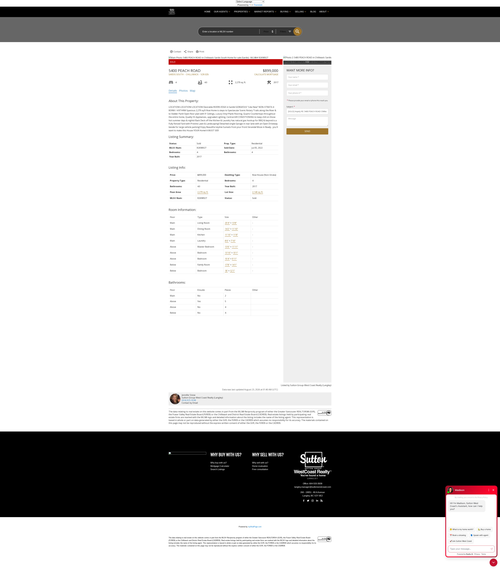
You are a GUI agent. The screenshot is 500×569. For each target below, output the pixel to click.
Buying (284, 12)
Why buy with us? (218, 463)
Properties (241, 12)
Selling (299, 12)
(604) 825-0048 (189, 400)
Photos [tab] (183, 90)
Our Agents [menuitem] (221, 12)
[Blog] (321, 501)
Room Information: (182, 209)
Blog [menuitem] (313, 12)
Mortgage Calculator (219, 466)
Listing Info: (177, 167)
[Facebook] (303, 501)
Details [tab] (173, 90)
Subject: (289, 106)
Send (307, 131)
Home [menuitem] (207, 12)
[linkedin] (317, 501)
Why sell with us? (260, 463)
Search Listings (217, 469)
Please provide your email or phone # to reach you (308, 100)
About (323, 12)
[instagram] (312, 501)
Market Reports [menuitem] (264, 12)
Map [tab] (192, 90)
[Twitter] (308, 501)
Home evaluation (260, 466)
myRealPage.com (254, 527)
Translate (258, 5)
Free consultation (260, 469)
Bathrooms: (177, 282)
